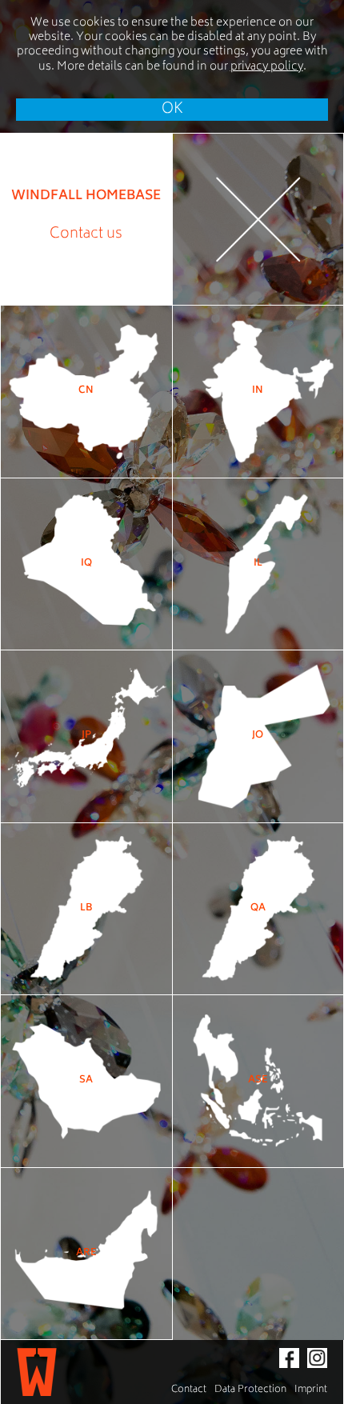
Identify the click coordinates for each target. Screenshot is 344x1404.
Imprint (310, 1390)
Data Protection (250, 1390)
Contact (188, 1390)
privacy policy (266, 67)
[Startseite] (37, 1372)
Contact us (86, 234)
